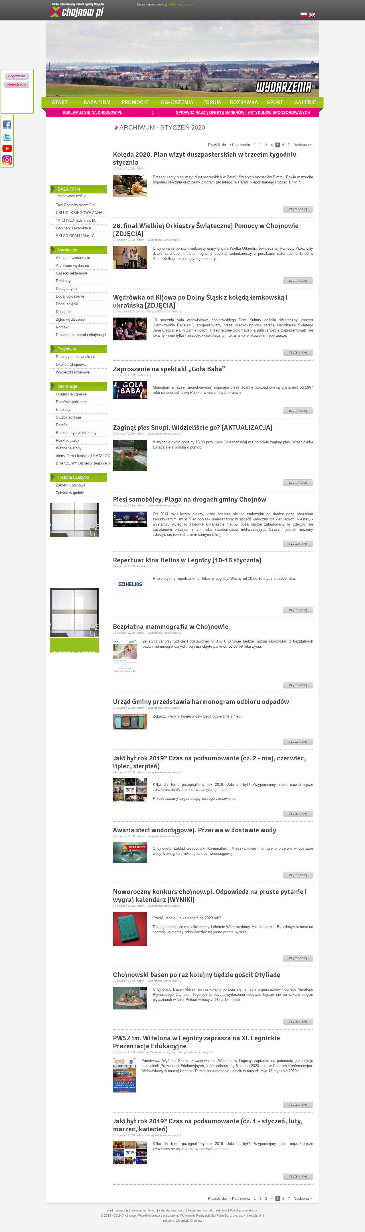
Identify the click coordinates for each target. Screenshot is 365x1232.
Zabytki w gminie (70, 493)
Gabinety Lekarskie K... (75, 228)
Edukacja (63, 409)
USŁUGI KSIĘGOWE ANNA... (81, 213)
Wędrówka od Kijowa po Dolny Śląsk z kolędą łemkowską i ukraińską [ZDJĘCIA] (200, 301)
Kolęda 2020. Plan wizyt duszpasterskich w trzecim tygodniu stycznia (205, 158)
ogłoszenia (177, 102)
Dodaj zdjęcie (67, 304)
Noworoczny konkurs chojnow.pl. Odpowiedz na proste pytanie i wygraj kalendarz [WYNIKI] (210, 895)
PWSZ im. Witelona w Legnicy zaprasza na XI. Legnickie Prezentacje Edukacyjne (196, 1042)
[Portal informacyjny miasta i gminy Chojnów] (77, 19)
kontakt (208, 1210)
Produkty (63, 281)
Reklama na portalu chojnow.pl (81, 335)
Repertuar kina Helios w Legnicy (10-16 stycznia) (187, 560)
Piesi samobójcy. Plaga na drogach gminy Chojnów (189, 499)
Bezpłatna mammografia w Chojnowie (170, 626)
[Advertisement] (78, 154)
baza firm (97, 102)
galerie (305, 102)
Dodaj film (64, 312)
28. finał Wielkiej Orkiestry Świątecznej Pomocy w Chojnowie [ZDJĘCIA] (206, 229)
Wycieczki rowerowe (73, 372)
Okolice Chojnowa (71, 364)
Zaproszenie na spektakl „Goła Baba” (169, 369)
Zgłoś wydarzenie (70, 319)
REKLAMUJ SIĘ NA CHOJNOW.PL (92, 112)
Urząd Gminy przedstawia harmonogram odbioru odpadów (201, 701)
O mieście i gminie (71, 394)
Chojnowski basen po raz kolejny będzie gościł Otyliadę (196, 974)
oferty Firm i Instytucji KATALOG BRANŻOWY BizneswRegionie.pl (83, 459)
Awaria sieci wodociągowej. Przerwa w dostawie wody (194, 830)
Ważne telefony (69, 448)
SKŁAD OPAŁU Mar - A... (77, 236)
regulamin (255, 1215)
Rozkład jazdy (67, 440)
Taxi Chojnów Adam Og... (77, 205)
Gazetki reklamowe (72, 273)
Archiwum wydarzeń (72, 265)
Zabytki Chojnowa (70, 485)
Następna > (303, 145)
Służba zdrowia (68, 417)
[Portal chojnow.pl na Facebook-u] (7, 129)
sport (275, 102)
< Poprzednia (239, 145)
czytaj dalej (298, 209)
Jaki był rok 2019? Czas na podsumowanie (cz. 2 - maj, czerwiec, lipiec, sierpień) (209, 762)
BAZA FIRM (69, 189)
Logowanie (17, 76)
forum (212, 102)
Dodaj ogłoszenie (70, 296)
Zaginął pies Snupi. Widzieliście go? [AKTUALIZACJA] (193, 427)
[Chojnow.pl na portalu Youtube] (7, 152)
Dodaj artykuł (67, 288)
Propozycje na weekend (75, 357)
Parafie (62, 425)
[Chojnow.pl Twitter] (7, 140)
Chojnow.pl (128, 1215)
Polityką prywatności (181, 4)
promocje (135, 102)
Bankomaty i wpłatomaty (76, 433)
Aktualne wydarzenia (73, 258)
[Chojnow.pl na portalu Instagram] (7, 164)
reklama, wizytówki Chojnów (182, 1220)
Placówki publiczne (72, 402)
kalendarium (167, 1210)
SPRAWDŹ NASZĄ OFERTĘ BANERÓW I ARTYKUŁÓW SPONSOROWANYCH (243, 112)
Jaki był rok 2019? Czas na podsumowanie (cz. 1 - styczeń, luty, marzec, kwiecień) (208, 1125)
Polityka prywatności (244, 1210)
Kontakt (62, 327)
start (60, 102)
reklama (221, 1210)
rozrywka (244, 102)
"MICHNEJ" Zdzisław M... (77, 220)
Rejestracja (16, 84)
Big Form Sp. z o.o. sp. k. (228, 1215)
